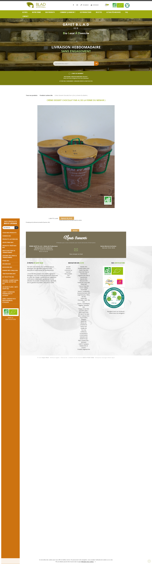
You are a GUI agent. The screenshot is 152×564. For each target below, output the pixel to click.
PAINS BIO (5, 260)
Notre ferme (36, 12)
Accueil (25, 12)
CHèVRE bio (83, 325)
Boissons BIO (7, 267)
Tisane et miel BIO (83, 309)
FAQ (126, 12)
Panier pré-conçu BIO (10, 270)
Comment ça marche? (68, 271)
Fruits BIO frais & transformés (8, 251)
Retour (75, 231)
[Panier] (106, 4)
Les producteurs (85, 12)
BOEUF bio (84, 326)
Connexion (96, 5)
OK (96, 63)
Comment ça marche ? (67, 12)
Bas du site (149, 561)
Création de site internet (75, 357)
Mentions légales (55, 357)
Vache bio (83, 321)
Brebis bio (84, 323)
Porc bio (83, 330)
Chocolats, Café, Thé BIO (84, 301)
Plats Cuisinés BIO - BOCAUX (83, 341)
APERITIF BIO (84, 339)
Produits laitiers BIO (10, 239)
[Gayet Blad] (36, 5)
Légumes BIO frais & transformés (9, 256)
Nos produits (50, 12)
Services (68, 268)
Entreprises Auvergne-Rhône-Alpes (105, 357)
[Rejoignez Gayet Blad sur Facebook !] (74, 5)
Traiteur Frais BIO (8, 273)
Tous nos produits (9, 232)
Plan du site (64, 357)
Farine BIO (84, 298)
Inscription (85, 5)
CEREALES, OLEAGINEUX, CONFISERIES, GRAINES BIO (84, 334)
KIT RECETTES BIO (8, 277)
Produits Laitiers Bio (46, 95)
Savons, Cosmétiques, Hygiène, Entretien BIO (10, 282)
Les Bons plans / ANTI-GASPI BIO (83, 311)
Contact (25, 16)
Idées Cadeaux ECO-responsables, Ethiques (9, 300)
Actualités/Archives (113, 12)
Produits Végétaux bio (83, 349)
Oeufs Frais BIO (7, 242)
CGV (68, 275)
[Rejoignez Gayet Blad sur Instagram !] (77, 5)
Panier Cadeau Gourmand (84, 288)
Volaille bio (84, 328)
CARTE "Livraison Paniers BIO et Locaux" (8, 293)
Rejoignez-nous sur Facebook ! (116, 311)
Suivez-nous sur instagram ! (117, 313)
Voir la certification (10, 318)
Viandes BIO (6, 236)
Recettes (99, 12)
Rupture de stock (66, 218)
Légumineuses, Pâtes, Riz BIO (83, 295)
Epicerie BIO (6, 264)
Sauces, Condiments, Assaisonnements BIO (83, 292)
